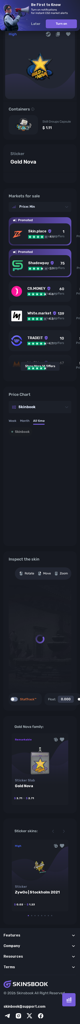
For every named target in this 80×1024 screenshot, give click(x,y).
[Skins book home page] (40, 984)
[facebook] (40, 1016)
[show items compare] (69, 999)
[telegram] (7, 1016)
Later (35, 24)
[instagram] (18, 1016)
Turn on (61, 24)
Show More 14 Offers (40, 366)
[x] (29, 1016)
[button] (68, 34)
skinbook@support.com (24, 1006)
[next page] (63, 831)
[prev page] (53, 831)
